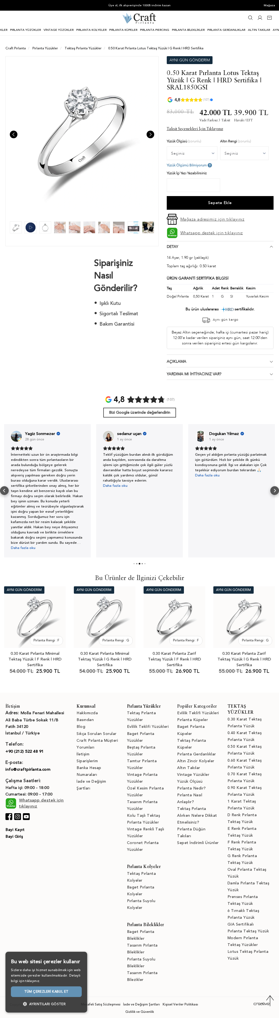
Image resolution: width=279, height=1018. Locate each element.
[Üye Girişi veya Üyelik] (260, 19)
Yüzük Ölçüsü (189, 781)
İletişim (83, 754)
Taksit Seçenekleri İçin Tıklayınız (195, 129)
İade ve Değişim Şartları (141, 1004)
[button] (4, 490)
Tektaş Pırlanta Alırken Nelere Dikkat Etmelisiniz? (197, 815)
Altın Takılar (188, 767)
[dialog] (46, 982)
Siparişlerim (87, 761)
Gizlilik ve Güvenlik (139, 1012)
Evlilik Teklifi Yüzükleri (148, 726)
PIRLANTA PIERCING (154, 30)
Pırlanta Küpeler (192, 719)
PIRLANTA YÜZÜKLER (25, 30)
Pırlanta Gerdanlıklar (196, 754)
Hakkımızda (87, 713)
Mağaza (269, 5)
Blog (81, 726)
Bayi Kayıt (15, 829)
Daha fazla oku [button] (23, 547)
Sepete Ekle (220, 202)
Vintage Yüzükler (193, 774)
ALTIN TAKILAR (259, 30)
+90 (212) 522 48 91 (24, 751)
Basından (85, 719)
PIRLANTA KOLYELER (91, 30)
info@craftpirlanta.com (27, 769)
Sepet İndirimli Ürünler (198, 842)
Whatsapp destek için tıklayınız (211, 233)
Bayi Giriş (14, 836)
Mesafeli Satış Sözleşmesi (100, 1004)
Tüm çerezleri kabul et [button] (46, 991)
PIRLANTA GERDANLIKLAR (226, 30)
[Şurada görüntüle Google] (16, 436)
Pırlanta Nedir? (191, 788)
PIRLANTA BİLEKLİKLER (188, 30)
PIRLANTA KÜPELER (123, 30)
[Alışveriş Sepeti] (269, 19)
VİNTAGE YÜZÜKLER (59, 30)
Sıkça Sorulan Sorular (97, 733)
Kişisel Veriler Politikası (180, 1004)
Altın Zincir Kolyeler (195, 761)
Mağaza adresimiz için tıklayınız (212, 219)
